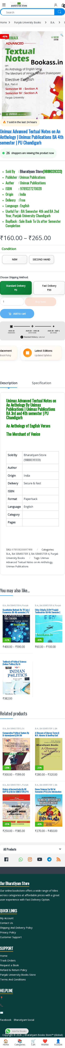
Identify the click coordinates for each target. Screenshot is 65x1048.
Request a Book (9, 965)
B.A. (52, 22)
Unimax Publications (17, 566)
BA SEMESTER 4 (40, 553)
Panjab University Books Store (18, 974)
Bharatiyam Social (24, 1019)
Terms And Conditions (13, 979)
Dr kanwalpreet (13, 729)
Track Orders (8, 960)
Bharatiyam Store (31, 171)
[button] (61, 35)
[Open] (4, 4)
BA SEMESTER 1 (47, 728)
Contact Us (6, 923)
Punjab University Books (27, 22)
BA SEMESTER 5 (14, 728)
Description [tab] (8, 383)
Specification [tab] (41, 383)
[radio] (14, 259)
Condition (9, 249)
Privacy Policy (8, 932)
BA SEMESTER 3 (21, 553)
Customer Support (11, 937)
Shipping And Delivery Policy (16, 927)
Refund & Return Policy (13, 970)
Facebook (5, 1019)
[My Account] (56, 5)
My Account (7, 918)
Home (3, 22)
